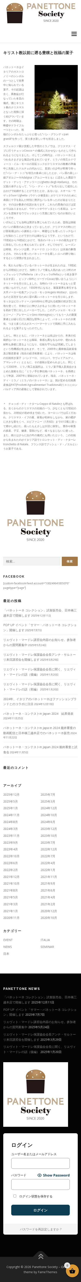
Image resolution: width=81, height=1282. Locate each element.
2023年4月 (10, 849)
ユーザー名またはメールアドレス (34, 1154)
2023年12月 (49, 829)
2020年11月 (11, 918)
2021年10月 (11, 883)
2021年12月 (11, 877)
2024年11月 (11, 815)
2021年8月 (10, 890)
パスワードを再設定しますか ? (40, 1229)
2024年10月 (49, 815)
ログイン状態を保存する (35, 1196)
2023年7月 (48, 842)
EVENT (8, 940)
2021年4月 (48, 897)
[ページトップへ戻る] (40, 1256)
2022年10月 (11, 856)
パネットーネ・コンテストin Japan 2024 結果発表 (38, 714)
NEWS (7, 947)
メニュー (74, 34)
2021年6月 (48, 890)
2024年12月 (49, 808)
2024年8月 (10, 822)
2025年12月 (11, 794)
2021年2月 (48, 904)
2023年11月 (11, 836)
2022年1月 (48, 870)
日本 (6, 954)
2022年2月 (10, 870)
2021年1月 (10, 911)
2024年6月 (48, 822)
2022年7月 (48, 856)
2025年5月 (10, 801)
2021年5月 (10, 897)
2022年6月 (10, 863)
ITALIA (45, 940)
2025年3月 (48, 801)
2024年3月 (10, 829)
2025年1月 (10, 808)
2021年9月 (48, 883)
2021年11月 (49, 877)
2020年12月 (49, 911)
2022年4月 (48, 863)
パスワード (18, 1175)
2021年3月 (10, 904)
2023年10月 (49, 836)
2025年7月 (48, 794)
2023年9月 (10, 842)
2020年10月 (49, 918)
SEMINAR (47, 947)
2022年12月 (49, 849)
